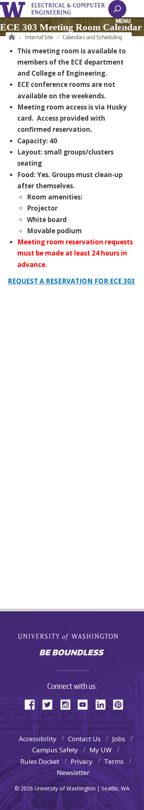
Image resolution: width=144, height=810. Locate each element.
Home (10, 37)
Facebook (33, 703)
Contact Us (84, 738)
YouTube (86, 703)
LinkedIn (103, 703)
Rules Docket (39, 761)
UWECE (73, 9)
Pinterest (121, 703)
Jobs (118, 738)
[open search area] (117, 9)
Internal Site (39, 37)
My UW (100, 749)
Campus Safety (55, 749)
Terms (114, 761)
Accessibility (37, 738)
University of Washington (14, 8)
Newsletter (73, 772)
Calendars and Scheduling (92, 37)
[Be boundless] (72, 653)
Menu (123, 20)
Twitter (50, 703)
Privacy (82, 761)
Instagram (68, 703)
